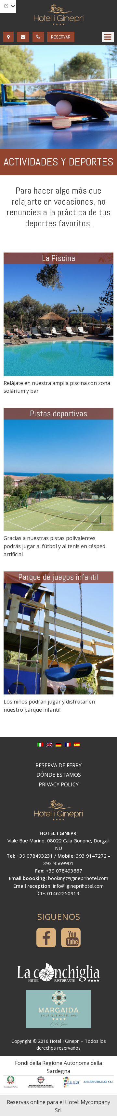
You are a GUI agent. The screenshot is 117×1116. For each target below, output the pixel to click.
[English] (49, 744)
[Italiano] (40, 744)
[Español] (77, 744)
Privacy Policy (59, 784)
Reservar (61, 37)
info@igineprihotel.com (78, 886)
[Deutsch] (58, 744)
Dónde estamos (58, 774)
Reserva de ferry (58, 765)
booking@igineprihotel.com (78, 878)
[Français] (68, 744)
